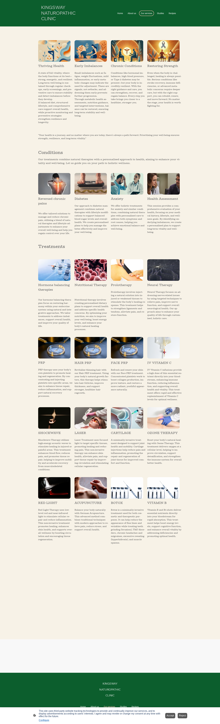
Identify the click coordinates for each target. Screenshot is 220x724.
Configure (44, 720)
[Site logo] (63, 24)
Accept (170, 715)
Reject (182, 715)
